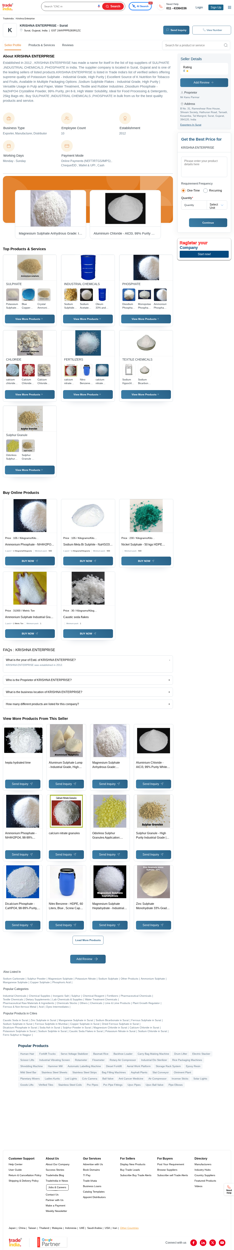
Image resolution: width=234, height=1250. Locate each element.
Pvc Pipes (92, 1084)
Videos (198, 1186)
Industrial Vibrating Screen (54, 1060)
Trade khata (90, 1180)
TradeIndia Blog (55, 1175)
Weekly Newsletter (56, 1211)
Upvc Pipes (134, 1084)
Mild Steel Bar (28, 1072)
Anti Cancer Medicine (131, 1078)
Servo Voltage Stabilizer (74, 1053)
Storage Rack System (168, 1066)
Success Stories (55, 1169)
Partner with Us (54, 1200)
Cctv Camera (89, 1078)
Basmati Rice (100, 1053)
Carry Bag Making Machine (153, 1053)
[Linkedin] (203, 1242)
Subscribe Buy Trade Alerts (135, 1175)
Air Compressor (157, 1078)
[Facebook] (193, 1242)
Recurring (215, 190)
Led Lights (71, 1078)
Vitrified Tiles (46, 1084)
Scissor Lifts (27, 1060)
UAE (81, 1227)
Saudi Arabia (94, 1227)
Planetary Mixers (30, 1078)
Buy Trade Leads (130, 1169)
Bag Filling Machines (114, 1072)
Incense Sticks (180, 1078)
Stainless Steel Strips (84, 1072)
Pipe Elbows (176, 1084)
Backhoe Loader (123, 1053)
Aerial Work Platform (139, 1066)
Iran (115, 1227)
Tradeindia (8, 18)
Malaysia (57, 1227)
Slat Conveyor (160, 1072)
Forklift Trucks (47, 1053)
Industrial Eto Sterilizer (154, 1060)
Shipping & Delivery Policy (24, 1180)
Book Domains (91, 1169)
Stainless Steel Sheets (54, 1072)
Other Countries (129, 1227)
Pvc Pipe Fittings (112, 1084)
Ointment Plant (182, 1072)
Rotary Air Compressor (123, 1060)
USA (107, 1227)
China (22, 1227)
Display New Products (132, 1164)
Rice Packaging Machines (187, 1060)
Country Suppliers (205, 1175)
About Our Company (57, 1164)
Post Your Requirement (170, 1164)
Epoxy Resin (193, 1066)
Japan (12, 1227)
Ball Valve (108, 1078)
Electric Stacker (201, 1053)
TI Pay (86, 1175)
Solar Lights (200, 1078)
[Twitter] (212, 1242)
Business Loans (92, 1186)
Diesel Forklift (114, 1066)
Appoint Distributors (94, 1197)
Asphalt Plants (139, 1072)
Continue (208, 222)
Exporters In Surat (190, 124)
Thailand (44, 1227)
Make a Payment (55, 1205)
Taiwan (32, 1227)
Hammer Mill (55, 1066)
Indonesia (70, 1227)
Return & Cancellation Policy (25, 1175)
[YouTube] (222, 1242)
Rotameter (81, 1060)
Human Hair (27, 1053)
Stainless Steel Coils (70, 1084)
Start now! (204, 254)
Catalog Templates (94, 1191)
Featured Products (205, 1180)
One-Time (193, 190)
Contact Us (52, 1194)
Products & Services (42, 45)
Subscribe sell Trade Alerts (172, 1175)
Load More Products (88, 940)
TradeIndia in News (57, 1180)
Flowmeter (98, 1060)
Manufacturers (203, 1164)
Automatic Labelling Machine (84, 1066)
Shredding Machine (31, 1066)
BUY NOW (28, 561)
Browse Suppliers (167, 1169)
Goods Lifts (26, 1084)
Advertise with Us (93, 1164)
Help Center (15, 1164)
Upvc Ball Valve (154, 1084)
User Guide (15, 1169)
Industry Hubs (203, 1169)
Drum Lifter (180, 1053)
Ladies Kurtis (52, 1078)
